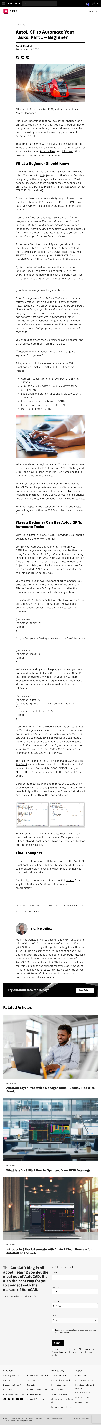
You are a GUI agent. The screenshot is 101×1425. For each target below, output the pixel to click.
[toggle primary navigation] (4, 3)
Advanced (67, 151)
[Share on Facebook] (18, 57)
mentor (70, 880)
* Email (54, 1273)
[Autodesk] (14, 4)
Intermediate (47, 151)
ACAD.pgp (45, 588)
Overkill (35, 677)
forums (77, 487)
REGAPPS (76, 673)
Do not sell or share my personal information (26, 1418)
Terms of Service (86, 1352)
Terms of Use (78, 1330)
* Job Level (56, 1301)
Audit (31, 673)
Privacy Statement (64, 1332)
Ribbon (37, 911)
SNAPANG (21, 764)
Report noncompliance (68, 1418)
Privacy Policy (66, 1352)
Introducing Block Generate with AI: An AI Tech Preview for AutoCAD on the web (49, 1251)
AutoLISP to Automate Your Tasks (66, 905)
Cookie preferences (52, 1418)
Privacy (6, 1418)
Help (37, 487)
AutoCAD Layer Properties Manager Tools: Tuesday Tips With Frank (50, 1089)
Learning (20, 905)
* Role (54, 1316)
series (40, 861)
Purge (19, 673)
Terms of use (83, 1418)
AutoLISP (41, 905)
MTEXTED (21, 772)
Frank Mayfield (24, 46)
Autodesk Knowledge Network (57, 491)
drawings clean (73, 669)
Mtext (19, 911)
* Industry (55, 1287)
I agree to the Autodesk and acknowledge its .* (75, 1333)
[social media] (13, 1399)
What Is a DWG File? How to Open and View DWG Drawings (48, 1170)
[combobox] (39, 3)
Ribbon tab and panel (28, 841)
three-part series (31, 144)
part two (24, 861)
